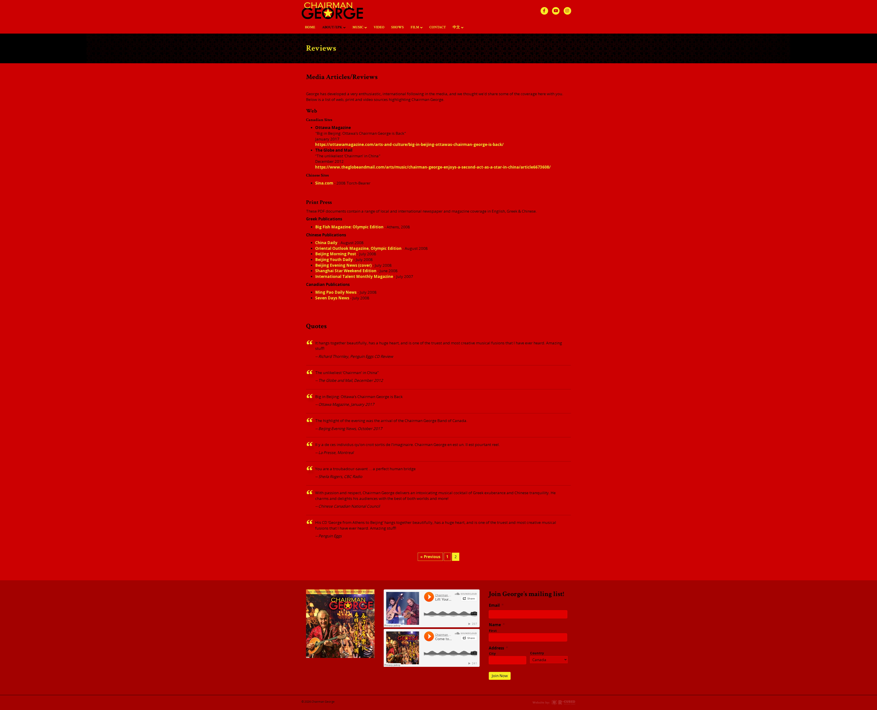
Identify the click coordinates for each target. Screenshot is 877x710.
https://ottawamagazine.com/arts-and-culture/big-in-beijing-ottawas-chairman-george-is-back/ (409, 144)
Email (496, 605)
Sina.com (324, 183)
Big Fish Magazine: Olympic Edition (349, 227)
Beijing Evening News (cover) (343, 265)
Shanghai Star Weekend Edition (345, 270)
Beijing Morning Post (335, 253)
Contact (437, 27)
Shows (397, 27)
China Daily (326, 242)
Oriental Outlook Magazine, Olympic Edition (358, 248)
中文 (456, 27)
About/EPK (332, 27)
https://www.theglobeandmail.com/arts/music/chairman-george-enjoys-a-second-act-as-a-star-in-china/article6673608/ (433, 167)
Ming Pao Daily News (336, 292)
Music (357, 27)
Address (498, 648)
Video (379, 27)
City (492, 653)
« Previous (430, 556)
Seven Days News (332, 298)
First (493, 630)
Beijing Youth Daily (334, 259)
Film (415, 27)
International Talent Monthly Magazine (354, 276)
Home (310, 27)
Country (537, 653)
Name (497, 624)
